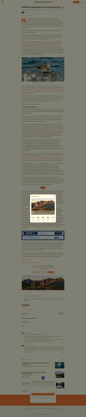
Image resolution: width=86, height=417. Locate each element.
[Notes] (48, 218)
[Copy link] (33, 218)
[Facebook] (38, 218)
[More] (53, 218)
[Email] (43, 218)
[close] (54, 196)
